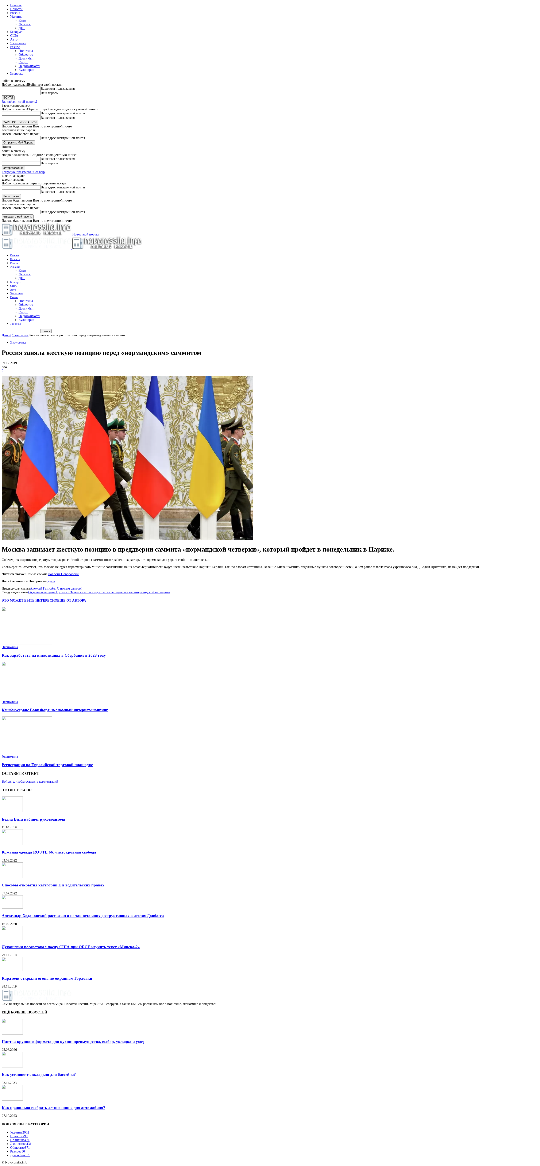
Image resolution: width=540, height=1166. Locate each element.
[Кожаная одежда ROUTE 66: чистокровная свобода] (12, 844)
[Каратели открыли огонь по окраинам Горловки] (12, 970)
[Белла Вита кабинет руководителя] (12, 811)
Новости (16, 9)
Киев (22, 20)
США (14, 35)
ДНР (22, 28)
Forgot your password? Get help (23, 172)
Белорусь (16, 32)
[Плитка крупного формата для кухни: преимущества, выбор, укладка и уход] (12, 1033)
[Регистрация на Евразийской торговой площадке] (27, 753)
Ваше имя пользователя (58, 88)
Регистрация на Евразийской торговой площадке (47, 765)
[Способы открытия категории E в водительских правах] (12, 877)
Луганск (25, 24)
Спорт (23, 62)
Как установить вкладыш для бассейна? (39, 1074)
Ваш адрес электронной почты (63, 113)
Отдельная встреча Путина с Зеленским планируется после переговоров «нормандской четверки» (99, 592)
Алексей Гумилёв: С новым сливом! (56, 588)
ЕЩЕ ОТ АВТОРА (71, 600)
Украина (16, 16)
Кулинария (26, 70)
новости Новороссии (63, 574)
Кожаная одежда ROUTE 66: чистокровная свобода (49, 852)
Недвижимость (29, 66)
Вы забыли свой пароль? (19, 101)
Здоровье (16, 73)
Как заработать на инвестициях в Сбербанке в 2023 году (54, 655)
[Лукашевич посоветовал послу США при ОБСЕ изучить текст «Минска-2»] (12, 939)
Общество (26, 54)
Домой (6, 335)
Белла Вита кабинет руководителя (33, 819)
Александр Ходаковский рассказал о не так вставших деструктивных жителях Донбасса (83, 915)
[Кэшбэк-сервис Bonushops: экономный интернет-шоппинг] (23, 698)
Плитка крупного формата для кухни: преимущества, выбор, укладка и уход (73, 1041)
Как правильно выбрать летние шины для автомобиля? (53, 1107)
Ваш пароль (49, 93)
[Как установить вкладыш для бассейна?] (12, 1066)
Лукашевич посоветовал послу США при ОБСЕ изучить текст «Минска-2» (71, 947)
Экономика (18, 43)
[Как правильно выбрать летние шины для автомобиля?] (12, 1099)
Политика (26, 51)
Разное (15, 47)
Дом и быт (26, 58)
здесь (51, 581)
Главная (16, 5)
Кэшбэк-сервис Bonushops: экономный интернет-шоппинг (55, 710)
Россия (15, 13)
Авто (14, 39)
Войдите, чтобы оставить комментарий (30, 781)
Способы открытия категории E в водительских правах (53, 885)
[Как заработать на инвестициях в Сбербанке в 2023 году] (27, 643)
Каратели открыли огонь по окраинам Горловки (47, 978)
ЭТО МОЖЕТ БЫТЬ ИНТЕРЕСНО (29, 600)
